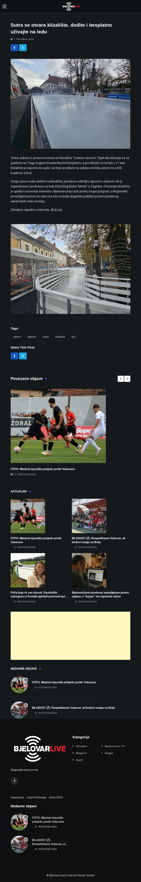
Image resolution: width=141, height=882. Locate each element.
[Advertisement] (70, 636)
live (73, 336)
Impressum (17, 797)
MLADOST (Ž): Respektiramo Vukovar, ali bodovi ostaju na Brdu (73, 707)
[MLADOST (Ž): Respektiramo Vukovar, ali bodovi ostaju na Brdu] (89, 516)
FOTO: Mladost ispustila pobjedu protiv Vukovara (43, 469)
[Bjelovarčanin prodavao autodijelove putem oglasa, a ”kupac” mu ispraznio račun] (89, 570)
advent (17, 336)
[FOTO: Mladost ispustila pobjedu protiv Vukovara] (28, 516)
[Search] (136, 6)
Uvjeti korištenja (36, 797)
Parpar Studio (86, 875)
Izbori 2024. (56, 797)
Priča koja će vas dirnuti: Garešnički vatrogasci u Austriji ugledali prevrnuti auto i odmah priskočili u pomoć (39, 596)
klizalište (60, 336)
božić (46, 336)
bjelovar (32, 336)
